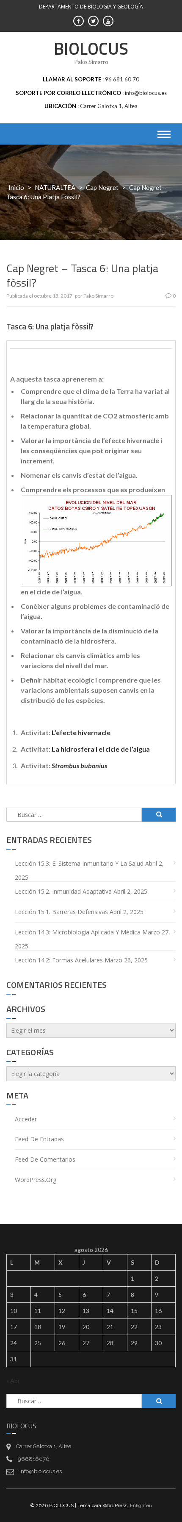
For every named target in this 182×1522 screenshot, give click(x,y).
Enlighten (141, 1505)
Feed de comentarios (45, 1159)
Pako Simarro (98, 296)
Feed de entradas (39, 1139)
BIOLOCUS (91, 48)
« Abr (13, 1380)
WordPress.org (35, 1180)
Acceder (26, 1119)
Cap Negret (102, 187)
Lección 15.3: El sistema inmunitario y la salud (79, 863)
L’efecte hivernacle (81, 732)
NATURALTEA (55, 187)
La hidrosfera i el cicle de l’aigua (101, 749)
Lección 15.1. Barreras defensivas (61, 912)
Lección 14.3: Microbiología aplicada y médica (78, 932)
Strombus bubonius (79, 765)
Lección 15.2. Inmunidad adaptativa (63, 891)
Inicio (16, 187)
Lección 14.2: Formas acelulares (59, 960)
